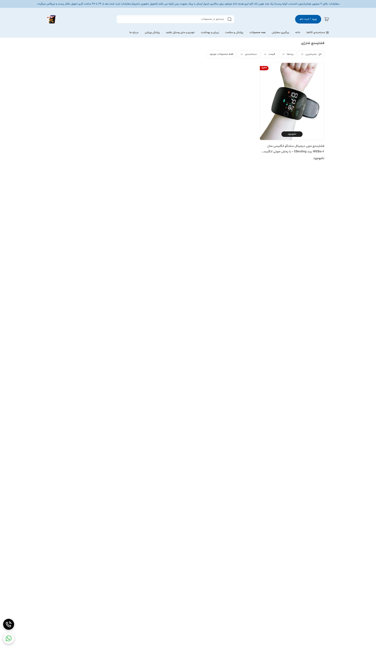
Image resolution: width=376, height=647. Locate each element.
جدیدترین (311, 54)
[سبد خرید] (326, 19)
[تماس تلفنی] (8, 624)
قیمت (271, 54)
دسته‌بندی (251, 54)
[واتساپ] (8, 638)
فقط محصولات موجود (221, 54)
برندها (290, 54)
